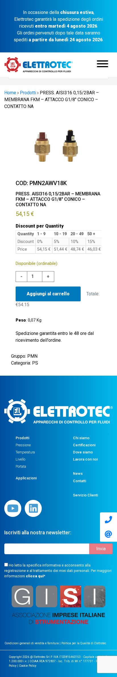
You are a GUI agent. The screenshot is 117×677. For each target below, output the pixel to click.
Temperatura (25, 452)
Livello (20, 459)
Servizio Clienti (85, 495)
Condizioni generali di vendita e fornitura (32, 643)
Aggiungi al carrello (48, 293)
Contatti (79, 481)
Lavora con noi (85, 459)
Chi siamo (81, 438)
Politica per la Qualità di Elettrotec (83, 643)
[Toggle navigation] (102, 64)
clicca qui (35, 576)
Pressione (23, 445)
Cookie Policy (27, 666)
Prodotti (22, 438)
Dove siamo (83, 452)
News (78, 473)
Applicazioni (26, 478)
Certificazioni (84, 445)
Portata (21, 466)
